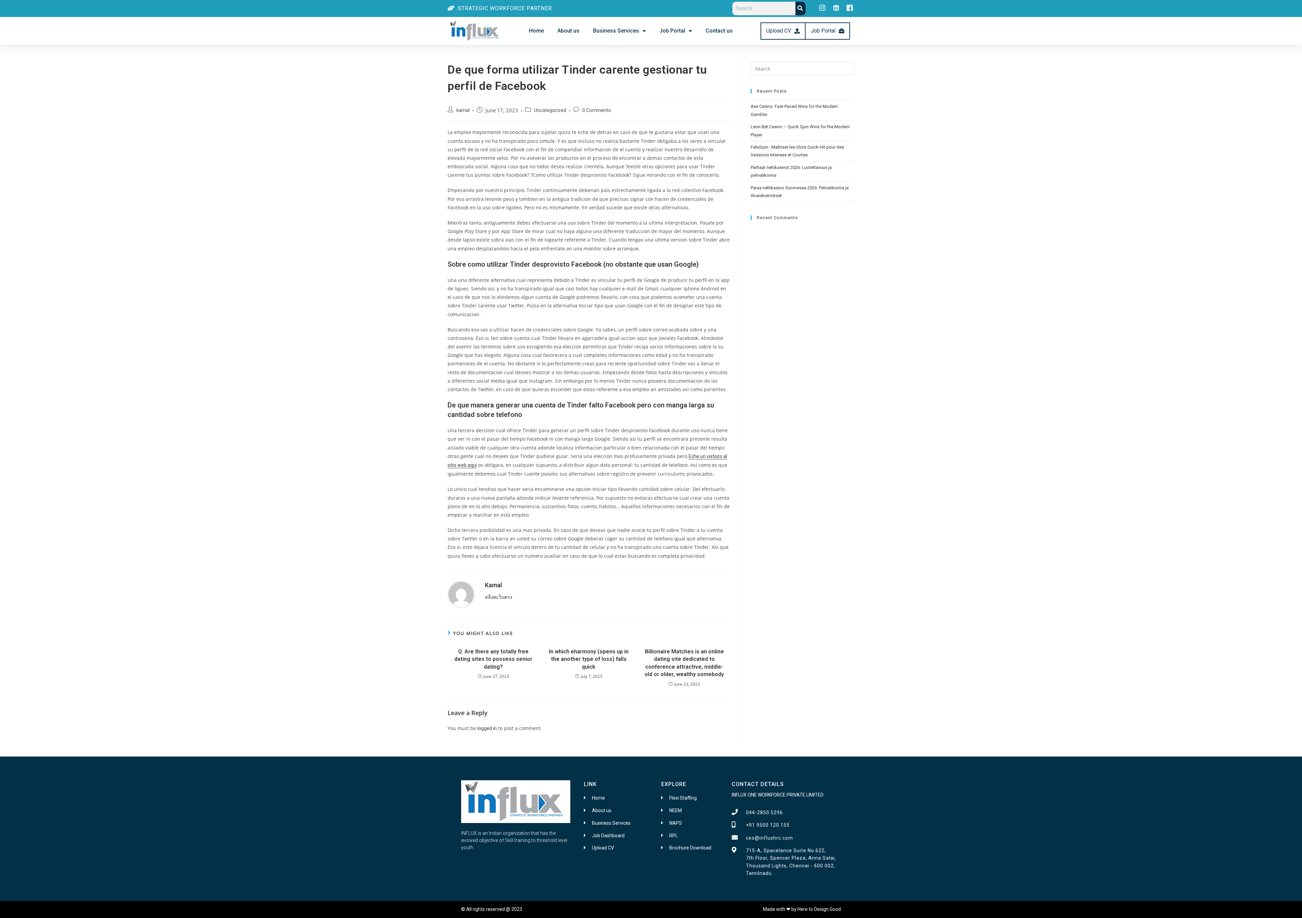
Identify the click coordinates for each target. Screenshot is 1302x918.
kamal (463, 110)
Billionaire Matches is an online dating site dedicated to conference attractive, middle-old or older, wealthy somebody (684, 662)
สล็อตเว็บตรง (498, 597)
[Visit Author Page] (461, 594)
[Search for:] (802, 68)
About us (568, 30)
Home (536, 30)
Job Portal (672, 30)
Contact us (719, 30)
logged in (487, 728)
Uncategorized (550, 110)
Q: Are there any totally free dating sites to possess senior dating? (493, 659)
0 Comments (596, 110)
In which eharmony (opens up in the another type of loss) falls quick (589, 659)
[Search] (800, 8)
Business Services (616, 30)
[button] (783, 31)
